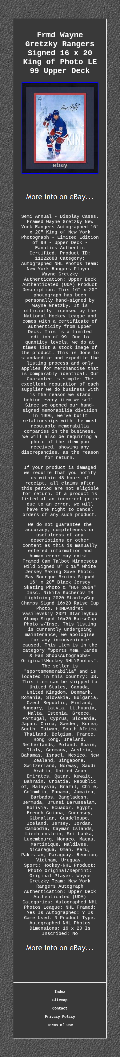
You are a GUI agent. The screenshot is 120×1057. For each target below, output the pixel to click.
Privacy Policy (60, 1017)
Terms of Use (60, 1025)
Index (59, 992)
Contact (59, 1008)
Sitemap (59, 1000)
